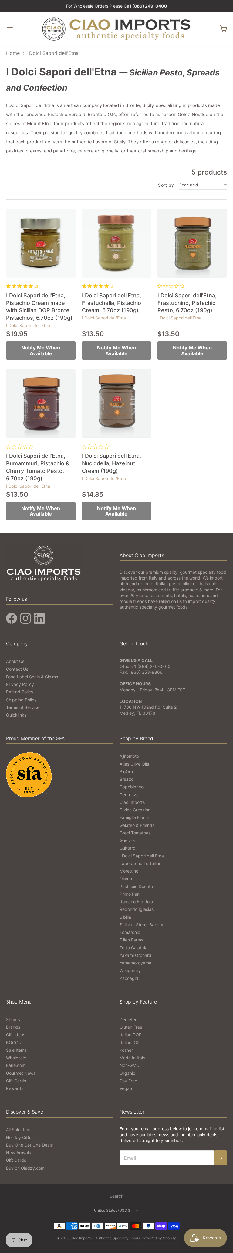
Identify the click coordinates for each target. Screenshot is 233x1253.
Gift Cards (16, 1080)
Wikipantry (130, 970)
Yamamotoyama (135, 962)
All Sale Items (19, 1129)
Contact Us (17, 669)
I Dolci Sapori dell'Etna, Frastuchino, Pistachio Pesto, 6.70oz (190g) (187, 303)
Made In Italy (132, 1057)
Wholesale (16, 1057)
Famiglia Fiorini (134, 817)
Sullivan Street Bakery (141, 924)
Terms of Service (22, 707)
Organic (127, 1073)
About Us (15, 661)
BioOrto (127, 771)
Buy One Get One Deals (29, 1145)
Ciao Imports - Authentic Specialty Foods (105, 1238)
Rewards (14, 1088)
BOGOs (13, 1042)
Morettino (129, 871)
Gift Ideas (15, 1034)
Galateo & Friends (137, 825)
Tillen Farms (131, 939)
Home (13, 53)
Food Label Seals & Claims (32, 676)
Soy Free (128, 1080)
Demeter (128, 1019)
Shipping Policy (21, 699)
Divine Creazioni (135, 809)
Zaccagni (129, 978)
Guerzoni (128, 840)
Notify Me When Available (40, 350)
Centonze (129, 794)
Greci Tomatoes (135, 832)
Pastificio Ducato (136, 886)
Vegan (126, 1088)
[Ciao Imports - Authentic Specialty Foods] (116, 29)
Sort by (166, 185)
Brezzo (126, 779)
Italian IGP (130, 1042)
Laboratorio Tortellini (140, 863)
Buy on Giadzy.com (25, 1168)
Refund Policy (19, 691)
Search (116, 1195)
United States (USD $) (113, 1210)
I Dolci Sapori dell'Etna (52, 53)
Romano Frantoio (136, 901)
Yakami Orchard (135, 955)
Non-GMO (130, 1065)
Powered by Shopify (159, 1238)
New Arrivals (18, 1152)
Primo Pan (130, 894)
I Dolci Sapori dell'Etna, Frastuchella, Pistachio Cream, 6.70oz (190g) (111, 303)
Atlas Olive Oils (134, 764)
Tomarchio (130, 932)
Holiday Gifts (18, 1137)
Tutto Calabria (133, 947)
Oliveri (126, 878)
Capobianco (132, 786)
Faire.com (15, 1065)
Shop (11, 1019)
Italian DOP (131, 1034)
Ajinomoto (129, 756)
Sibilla (125, 917)
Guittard (128, 847)
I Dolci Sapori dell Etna (142, 855)
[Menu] (23, 29)
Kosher (126, 1050)
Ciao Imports (132, 802)
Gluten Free (131, 1027)
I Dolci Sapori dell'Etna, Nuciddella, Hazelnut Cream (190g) (111, 463)
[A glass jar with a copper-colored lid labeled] (192, 243)
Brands (13, 1027)
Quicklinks (16, 714)
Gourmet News (20, 1073)
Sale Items (16, 1050)
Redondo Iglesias (137, 909)
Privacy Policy (20, 684)
